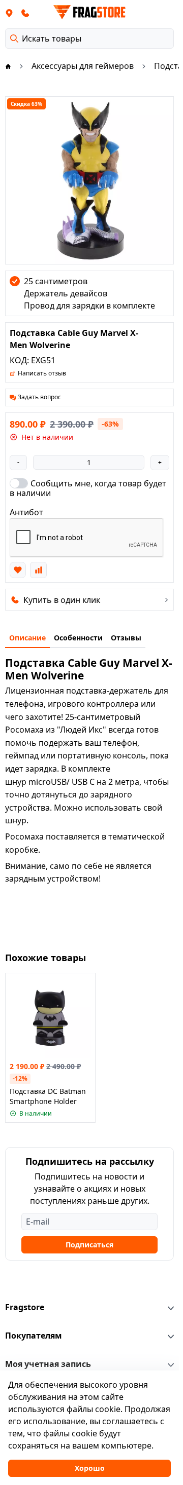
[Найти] (14, 38)
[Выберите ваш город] (9, 12)
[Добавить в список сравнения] (38, 570)
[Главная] (8, 66)
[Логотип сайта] (89, 12)
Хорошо (90, 1468)
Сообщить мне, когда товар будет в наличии (88, 488)
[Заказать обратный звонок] (25, 12)
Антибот (26, 512)
